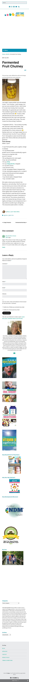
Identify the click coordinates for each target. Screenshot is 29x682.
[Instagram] (12, 6)
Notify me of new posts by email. (12, 309)
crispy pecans (11, 164)
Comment (5, 263)
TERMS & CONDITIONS (7, 660)
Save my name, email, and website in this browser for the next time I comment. (14, 302)
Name (4, 281)
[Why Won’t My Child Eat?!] (14, 486)
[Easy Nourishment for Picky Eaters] (14, 465)
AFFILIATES (4, 651)
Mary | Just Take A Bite (13, 211)
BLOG (7, 54)
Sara (7, 237)
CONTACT (4, 654)
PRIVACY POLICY (5, 657)
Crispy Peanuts (7, 222)
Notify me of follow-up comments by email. (14, 307)
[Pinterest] (14, 6)
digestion (6, 215)
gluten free (11, 215)
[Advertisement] (14, 33)
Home (3, 54)
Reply (3, 247)
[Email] (16, 6)
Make (8, 673)
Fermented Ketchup (21, 222)
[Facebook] (10, 6)
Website (4, 294)
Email (4, 287)
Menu (6, 50)
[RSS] (19, 6)
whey (8, 162)
